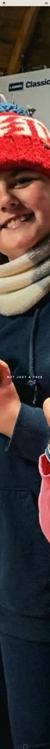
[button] (46, 3)
